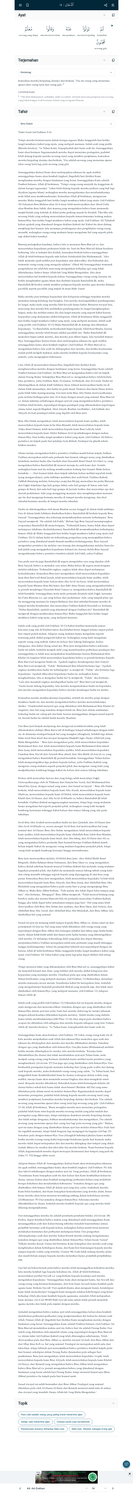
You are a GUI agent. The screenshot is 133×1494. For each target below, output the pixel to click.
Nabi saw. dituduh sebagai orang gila (92, 1428)
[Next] (112, 1488)
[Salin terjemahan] (113, 60)
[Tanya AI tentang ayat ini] (126, 1464)
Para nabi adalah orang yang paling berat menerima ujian (52, 1414)
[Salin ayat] (113, 15)
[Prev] (20, 1488)
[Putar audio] (112, 26)
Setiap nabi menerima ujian (35, 1421)
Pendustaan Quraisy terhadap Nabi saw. (43, 1428)
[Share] (105, 5)
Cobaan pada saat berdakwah (73, 1421)
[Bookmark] (27, 5)
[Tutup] (130, 1474)
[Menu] (20, 5)
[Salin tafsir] (113, 111)
